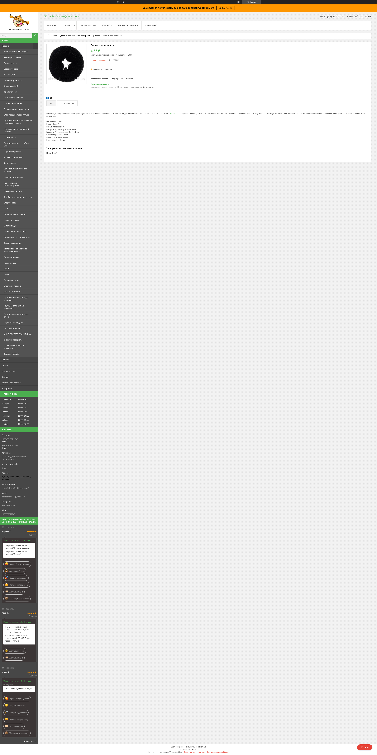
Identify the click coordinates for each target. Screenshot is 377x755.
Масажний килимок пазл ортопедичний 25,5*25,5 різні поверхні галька (17, 638)
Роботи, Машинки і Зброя (16, 51)
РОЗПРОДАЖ (10, 74)
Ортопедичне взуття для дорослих (15, 170)
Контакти (107, 25)
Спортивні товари (12, 286)
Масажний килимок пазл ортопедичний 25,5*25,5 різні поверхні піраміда (17, 629)
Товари (5, 45)
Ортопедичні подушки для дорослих (16, 298)
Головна (51, 25)
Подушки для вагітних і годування (14, 307)
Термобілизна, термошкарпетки (12, 184)
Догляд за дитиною (13, 103)
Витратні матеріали (13, 339)
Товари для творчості (14, 191)
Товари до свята (11, 280)
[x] (51, 98)
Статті (5, 365)
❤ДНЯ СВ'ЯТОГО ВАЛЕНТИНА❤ (17, 334)
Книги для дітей (11, 86)
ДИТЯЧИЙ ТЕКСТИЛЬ (13, 328)
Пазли (6, 274)
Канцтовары (10, 163)
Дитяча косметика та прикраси (14, 347)
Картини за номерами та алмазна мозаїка (15, 250)
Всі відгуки (29, 741)
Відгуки (5, 377)
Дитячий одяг (10, 225)
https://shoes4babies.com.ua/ (15, 488)
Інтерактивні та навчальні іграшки (16, 130)
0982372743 (225, 8)
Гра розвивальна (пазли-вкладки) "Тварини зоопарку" (17, 546)
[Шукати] (35, 35)
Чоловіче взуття (11, 220)
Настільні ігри (10, 263)
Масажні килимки (12, 291)
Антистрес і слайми (13, 57)
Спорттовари (10, 202)
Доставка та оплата (11, 382)
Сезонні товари (11, 68)
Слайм (7, 268)
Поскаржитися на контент (194, 752)
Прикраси (96, 35)
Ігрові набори (10, 137)
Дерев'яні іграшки (12, 151)
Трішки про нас (9, 371)
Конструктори (10, 91)
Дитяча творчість (12, 257)
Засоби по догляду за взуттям (18, 197)
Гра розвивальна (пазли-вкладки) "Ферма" (16, 552)
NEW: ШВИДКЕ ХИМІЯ (13, 97)
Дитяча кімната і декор (14, 214)
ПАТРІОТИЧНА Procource (15, 231)
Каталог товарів (11, 354)
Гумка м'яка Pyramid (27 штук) (18, 689)
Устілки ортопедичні (13, 157)
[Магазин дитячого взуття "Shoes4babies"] (19, 21)
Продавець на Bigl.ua (188, 750)
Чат (367, 747)
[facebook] (47, 98)
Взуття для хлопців (12, 243)
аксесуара (173, 113)
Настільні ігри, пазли (13, 177)
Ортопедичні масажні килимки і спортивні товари (18, 122)
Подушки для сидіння (13, 322)
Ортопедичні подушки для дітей (16, 315)
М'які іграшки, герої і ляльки (16, 114)
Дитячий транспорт (13, 80)
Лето (6, 208)
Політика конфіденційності (217, 752)
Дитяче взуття (10, 63)
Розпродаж (7, 388)
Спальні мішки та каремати (16, 109)
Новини (5, 359)
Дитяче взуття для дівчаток (17, 237)
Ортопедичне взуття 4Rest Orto (16, 144)
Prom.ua (202, 747)
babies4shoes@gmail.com (13, 496)
